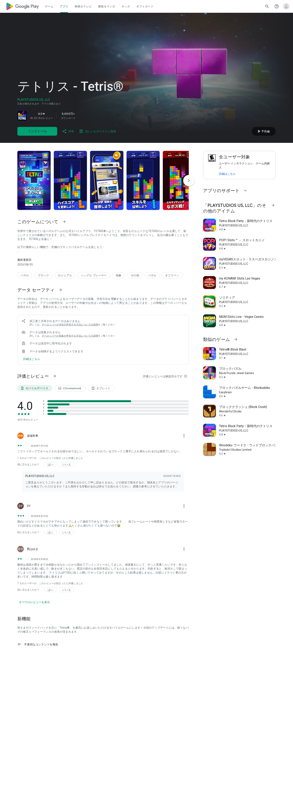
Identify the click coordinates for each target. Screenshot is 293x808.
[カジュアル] (65, 275)
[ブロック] (43, 275)
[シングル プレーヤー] (94, 275)
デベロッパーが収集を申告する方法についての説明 (70, 335)
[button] (34, 180)
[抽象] (118, 275)
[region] (73, 116)
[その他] (134, 275)
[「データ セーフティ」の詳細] (60, 290)
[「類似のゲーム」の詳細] (236, 339)
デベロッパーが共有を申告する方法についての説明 (70, 324)
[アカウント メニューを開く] (286, 6)
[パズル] (24, 275)
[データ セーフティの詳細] (32, 359)
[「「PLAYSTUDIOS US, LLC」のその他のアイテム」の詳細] (273, 205)
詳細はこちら (227, 174)
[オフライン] (172, 275)
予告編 (263, 131)
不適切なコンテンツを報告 (37, 644)
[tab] (49, 6)
